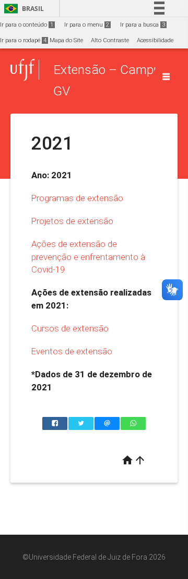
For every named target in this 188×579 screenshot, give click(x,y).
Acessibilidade (155, 40)
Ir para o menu (86, 24)
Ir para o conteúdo (26, 24)
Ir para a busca (142, 24)
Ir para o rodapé (23, 40)
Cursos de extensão (70, 328)
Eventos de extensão (71, 351)
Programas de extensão (77, 198)
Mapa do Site (66, 40)
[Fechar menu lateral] (166, 77)
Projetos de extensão (72, 221)
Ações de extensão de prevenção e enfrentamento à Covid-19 (88, 257)
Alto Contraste (110, 40)
